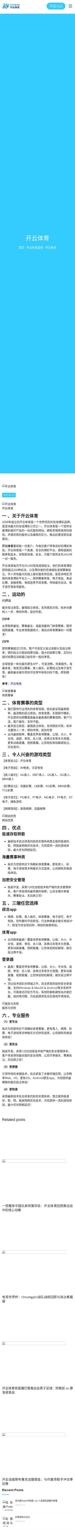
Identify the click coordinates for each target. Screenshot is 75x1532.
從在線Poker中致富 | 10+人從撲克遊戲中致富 (36, 1501)
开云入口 (56, 6)
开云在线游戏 (34, 247)
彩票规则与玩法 (22, 1517)
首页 (21, 247)
